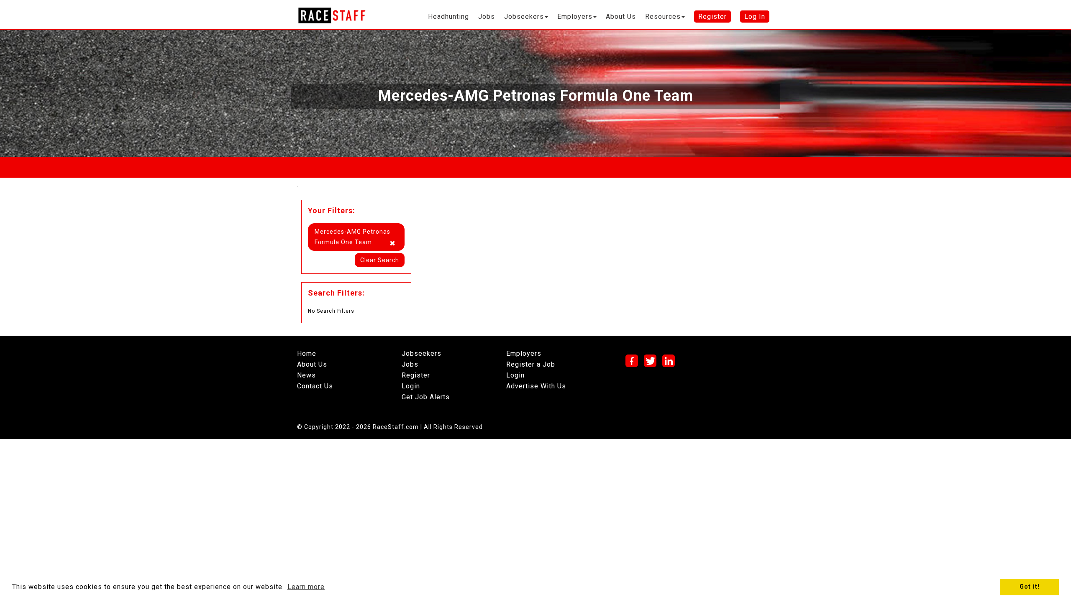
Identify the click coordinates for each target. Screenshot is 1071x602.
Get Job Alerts (426, 397)
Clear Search (379, 260)
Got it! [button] (1030, 586)
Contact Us (315, 386)
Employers (523, 353)
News (306, 375)
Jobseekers (421, 353)
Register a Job (530, 364)
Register (416, 375)
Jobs (410, 364)
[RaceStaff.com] (331, 15)
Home (306, 353)
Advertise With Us (536, 386)
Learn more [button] (306, 587)
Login (411, 386)
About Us (312, 364)
